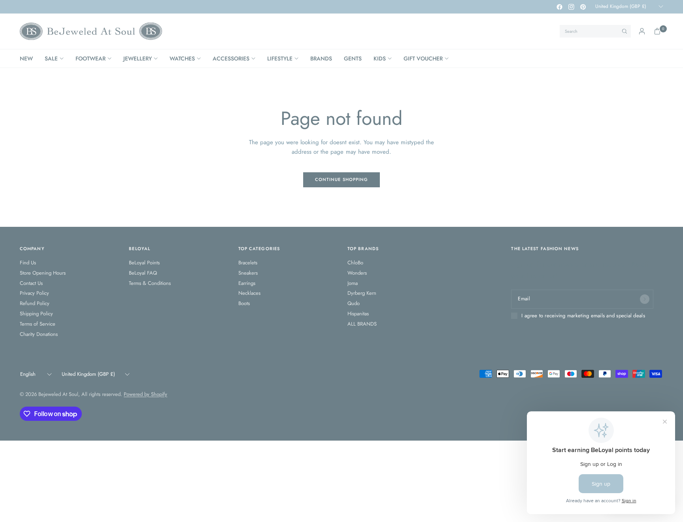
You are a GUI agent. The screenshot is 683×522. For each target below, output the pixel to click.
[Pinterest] (583, 7)
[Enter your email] (644, 299)
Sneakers (248, 273)
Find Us (28, 262)
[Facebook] (559, 7)
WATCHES (182, 58)
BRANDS (321, 58)
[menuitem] (29, 58)
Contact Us (31, 283)
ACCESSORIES (231, 58)
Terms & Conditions (150, 283)
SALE (51, 58)
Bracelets (247, 262)
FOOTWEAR (90, 58)
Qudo (353, 303)
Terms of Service (37, 324)
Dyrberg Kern (361, 293)
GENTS (353, 58)
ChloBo (355, 262)
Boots (244, 303)
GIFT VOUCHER (423, 58)
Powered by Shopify (145, 394)
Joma (352, 283)
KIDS (380, 58)
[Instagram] (571, 7)
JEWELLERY (137, 58)
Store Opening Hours (43, 273)
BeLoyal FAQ (143, 273)
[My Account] (642, 31)
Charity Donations (39, 334)
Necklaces (249, 293)
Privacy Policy (34, 293)
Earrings (246, 283)
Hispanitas (358, 313)
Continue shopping (341, 179)
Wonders (357, 273)
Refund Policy (34, 303)
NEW (26, 58)
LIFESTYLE (279, 58)
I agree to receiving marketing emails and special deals (583, 316)
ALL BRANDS (362, 324)
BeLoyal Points (144, 262)
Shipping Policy (36, 313)
